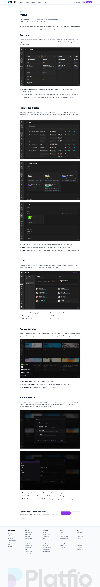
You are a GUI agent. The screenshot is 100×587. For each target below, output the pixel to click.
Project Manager (63, 541)
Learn (33, 2)
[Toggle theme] (91, 561)
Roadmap (79, 538)
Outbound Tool (28, 532)
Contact (10, 546)
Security (82, 560)
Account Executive (64, 536)
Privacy (77, 560)
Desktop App (11, 538)
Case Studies (80, 549)
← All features (23, 518)
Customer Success (64, 545)
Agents (27, 2)
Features (21, 2)
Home (9, 5)
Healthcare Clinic (46, 534)
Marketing (62, 532)
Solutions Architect (64, 538)
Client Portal (28, 549)
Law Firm (45, 540)
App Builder (27, 543)
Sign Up (89, 2)
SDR (61, 534)
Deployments (28, 547)
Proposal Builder (29, 538)
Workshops (79, 545)
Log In (9, 535)
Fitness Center (46, 536)
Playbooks (79, 543)
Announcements (80, 536)
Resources (79, 541)
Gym (44, 538)
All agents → (62, 547)
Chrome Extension (12, 540)
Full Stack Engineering (65, 543)
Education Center (46, 551)
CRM (26, 540)
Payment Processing (29, 541)
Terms (73, 560)
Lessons (78, 540)
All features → (28, 554)
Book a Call (10, 548)
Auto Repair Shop (46, 549)
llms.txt (87, 560)
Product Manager (63, 540)
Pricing (45, 2)
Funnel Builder (28, 534)
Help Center (79, 532)
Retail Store (45, 543)
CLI (9, 542)
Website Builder (28, 545)
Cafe (44, 553)
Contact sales (76, 513)
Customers (39, 2)
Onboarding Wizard (29, 553)
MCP (9, 544)
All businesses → (46, 554)
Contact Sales (77, 2)
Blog (78, 534)
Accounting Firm (46, 541)
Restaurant (45, 532)
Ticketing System (29, 551)
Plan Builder (28, 536)
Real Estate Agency (47, 547)
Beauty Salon (45, 545)
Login (84, 2)
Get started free (65, 513)
